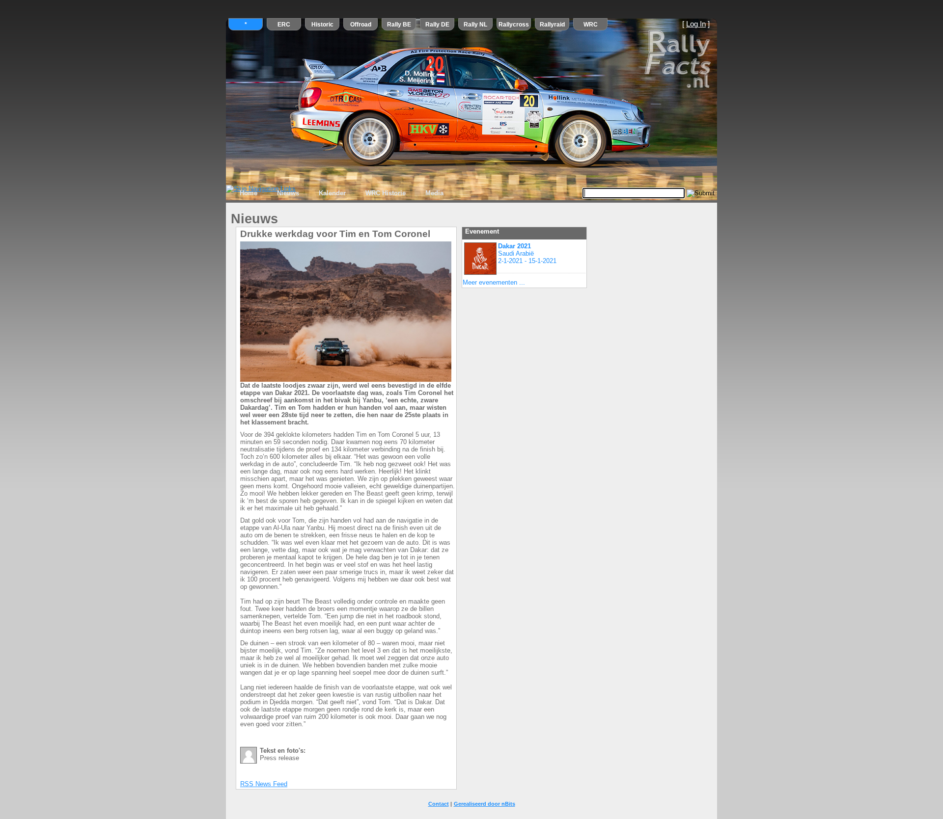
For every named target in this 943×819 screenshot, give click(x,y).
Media (434, 193)
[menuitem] (248, 193)
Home (248, 193)
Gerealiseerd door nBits (484, 804)
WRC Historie (385, 193)
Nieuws (288, 193)
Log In (696, 24)
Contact (438, 804)
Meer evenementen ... (494, 282)
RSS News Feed (263, 784)
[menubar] (341, 193)
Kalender (332, 193)
